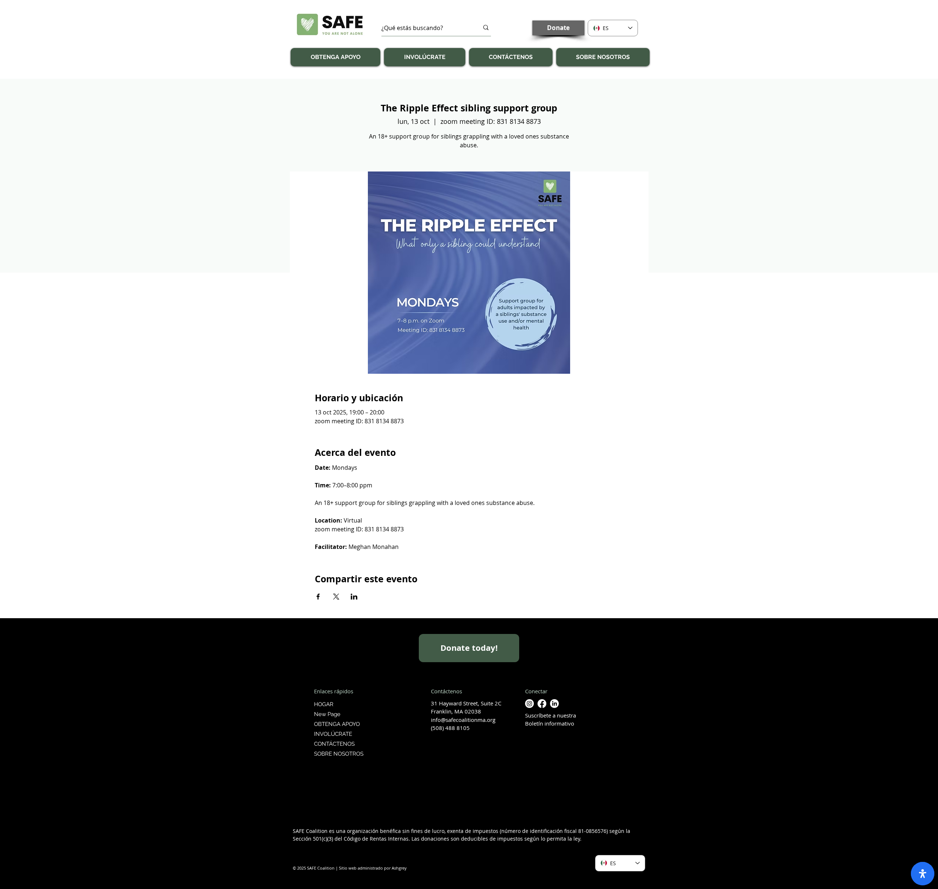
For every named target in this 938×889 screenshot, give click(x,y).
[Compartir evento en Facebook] (318, 597)
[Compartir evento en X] (336, 597)
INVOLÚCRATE (333, 734)
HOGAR (323, 704)
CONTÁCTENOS (334, 744)
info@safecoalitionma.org (463, 719)
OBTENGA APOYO (337, 724)
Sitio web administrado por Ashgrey (373, 868)
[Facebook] (542, 703)
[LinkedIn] (554, 703)
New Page (327, 714)
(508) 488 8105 (450, 727)
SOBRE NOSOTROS (338, 753)
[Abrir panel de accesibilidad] (922, 873)
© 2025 (299, 868)
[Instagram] (529, 703)
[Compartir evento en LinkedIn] (354, 597)
